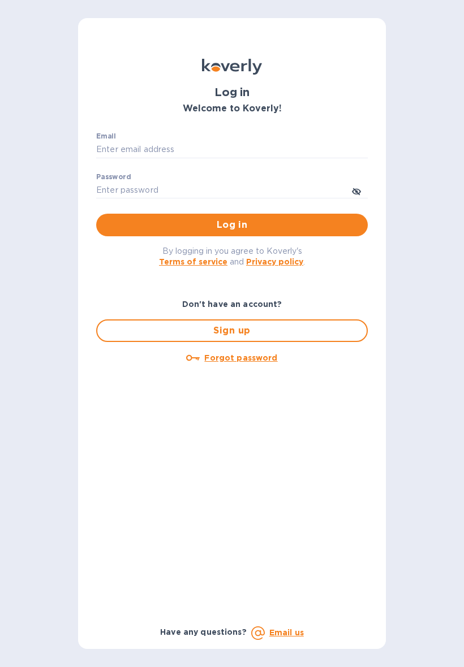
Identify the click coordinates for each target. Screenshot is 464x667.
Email (106, 136)
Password (113, 177)
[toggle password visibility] (356, 190)
